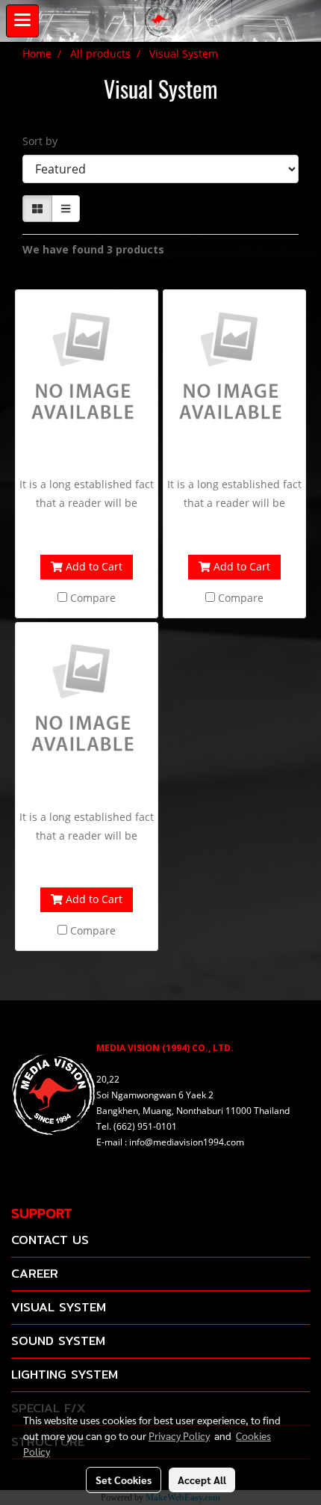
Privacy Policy (179, 1435)
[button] (302, 21)
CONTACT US (50, 1240)
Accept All (202, 1479)
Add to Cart (92, 566)
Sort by (44, 141)
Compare (93, 598)
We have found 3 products (93, 249)
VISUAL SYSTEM (58, 1307)
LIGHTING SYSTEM (64, 1374)
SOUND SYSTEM (58, 1341)
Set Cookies (124, 1479)
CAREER (34, 1273)
